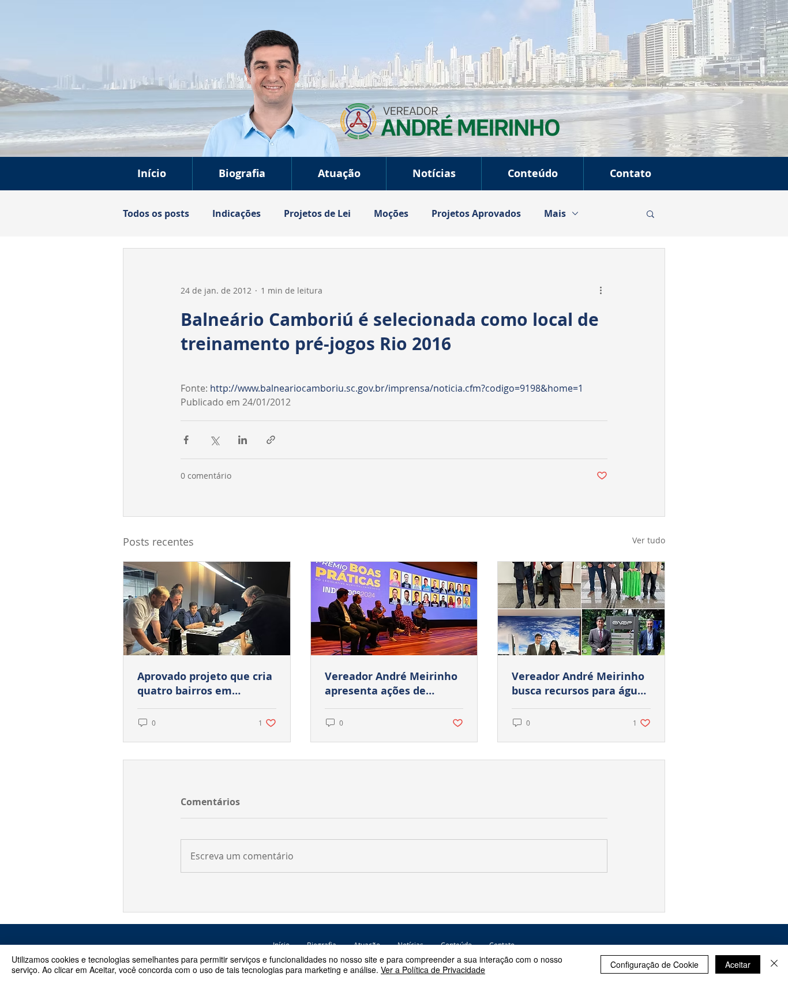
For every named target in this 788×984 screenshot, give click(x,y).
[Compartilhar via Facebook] (186, 439)
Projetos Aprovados (476, 213)
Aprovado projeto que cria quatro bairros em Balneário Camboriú (204, 683)
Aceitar (738, 964)
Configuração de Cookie (654, 964)
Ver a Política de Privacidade (433, 969)
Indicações (236, 213)
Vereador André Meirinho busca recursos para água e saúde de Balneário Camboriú (578, 683)
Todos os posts (156, 213)
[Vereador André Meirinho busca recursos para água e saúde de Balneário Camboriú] (581, 608)
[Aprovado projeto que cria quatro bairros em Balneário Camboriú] (206, 608)
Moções (391, 213)
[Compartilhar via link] (270, 439)
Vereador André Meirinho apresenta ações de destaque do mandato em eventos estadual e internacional (392, 683)
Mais (555, 213)
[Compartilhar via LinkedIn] (242, 439)
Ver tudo (648, 540)
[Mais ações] (600, 290)
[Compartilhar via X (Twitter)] (214, 439)
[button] (339, 173)
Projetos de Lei (317, 213)
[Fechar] (774, 964)
